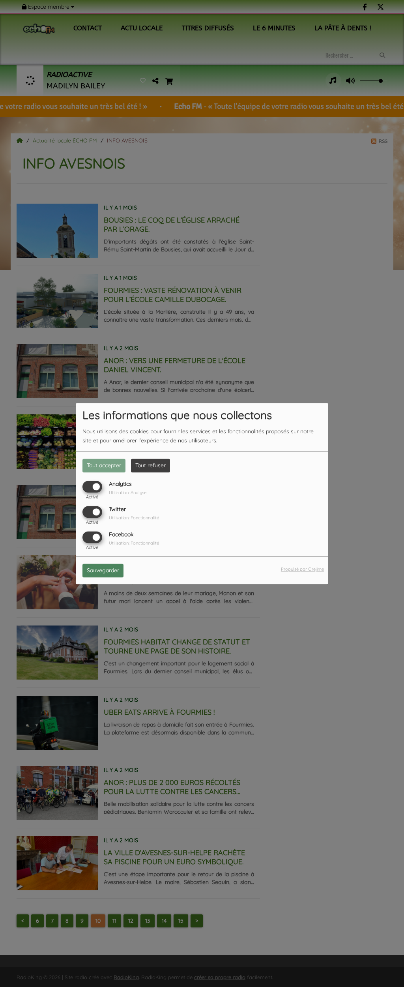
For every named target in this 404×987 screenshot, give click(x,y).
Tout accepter (104, 465)
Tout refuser (150, 465)
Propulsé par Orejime (302, 569)
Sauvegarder (103, 570)
